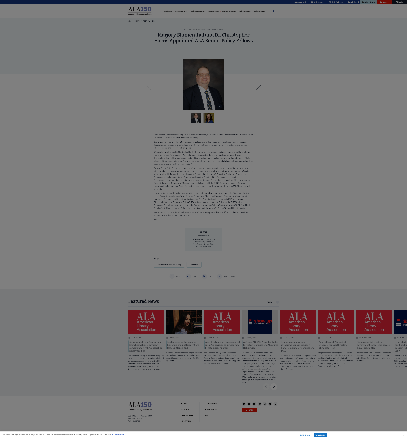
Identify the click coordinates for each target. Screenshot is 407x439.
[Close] (403, 435)
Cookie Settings (305, 435)
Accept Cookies (320, 435)
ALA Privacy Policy (118, 434)
